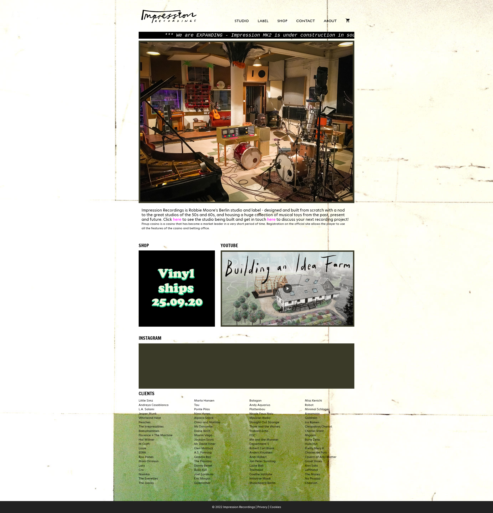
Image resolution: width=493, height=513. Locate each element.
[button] (228, 288)
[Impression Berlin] (169, 15)
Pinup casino (150, 224)
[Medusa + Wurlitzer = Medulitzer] (204, 365)
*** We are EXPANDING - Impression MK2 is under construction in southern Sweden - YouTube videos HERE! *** (187, 35)
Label (263, 20)
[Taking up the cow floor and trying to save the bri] (246, 365)
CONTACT (305, 20)
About (330, 20)
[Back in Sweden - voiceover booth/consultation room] (289, 365)
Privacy (262, 507)
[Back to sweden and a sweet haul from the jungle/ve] (161, 365)
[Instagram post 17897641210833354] (332, 365)
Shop (282, 20)
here (177, 219)
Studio (242, 20)
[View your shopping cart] (347, 21)
